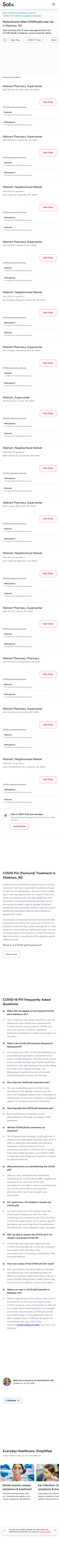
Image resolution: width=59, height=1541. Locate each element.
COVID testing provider (28, 1324)
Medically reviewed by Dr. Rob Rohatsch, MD (33, 1380)
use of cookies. (45, 1532)
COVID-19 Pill (14, 13)
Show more (11, 954)
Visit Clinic (48, 102)
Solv (4, 13)
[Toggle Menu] (52, 4)
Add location (19, 826)
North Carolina (28, 13)
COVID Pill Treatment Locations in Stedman (22, 16)
